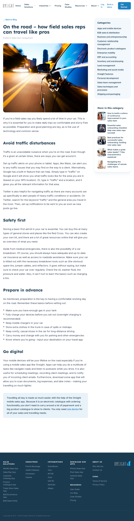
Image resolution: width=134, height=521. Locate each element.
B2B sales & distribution (108, 32)
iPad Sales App (76, 472)
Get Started (124, 5)
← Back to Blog (10, 19)
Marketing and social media (110, 69)
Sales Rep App (9, 472)
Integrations (55, 462)
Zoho (50, 477)
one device (73, 409)
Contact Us (97, 470)
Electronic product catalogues (111, 48)
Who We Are (98, 466)
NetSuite (51, 484)
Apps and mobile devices (109, 28)
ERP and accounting (106, 57)
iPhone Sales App (77, 468)
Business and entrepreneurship (112, 37)
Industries (43, 6)
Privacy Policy (99, 484)
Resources (80, 6)
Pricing (58, 6)
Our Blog (74, 493)
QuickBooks (53, 466)
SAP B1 (51, 481)
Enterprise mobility (106, 52)
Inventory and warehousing (110, 61)
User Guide (75, 489)
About (94, 6)
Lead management (106, 65)
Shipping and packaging (108, 94)
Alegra (50, 488)
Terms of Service (100, 481)
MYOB (50, 474)
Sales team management (22, 38)
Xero (50, 470)
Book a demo (110, 5)
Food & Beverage (33, 466)
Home (18, 6)
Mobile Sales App (10, 468)
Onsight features (105, 74)
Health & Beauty (32, 470)
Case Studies (68, 5)
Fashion (29, 477)
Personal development (108, 78)
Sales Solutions (28, 5)
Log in (102, 5)
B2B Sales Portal (10, 501)
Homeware (30, 474)
